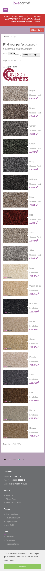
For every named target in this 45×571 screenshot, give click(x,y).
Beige (32, 90)
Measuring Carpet (12, 544)
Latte (31, 392)
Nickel (32, 410)
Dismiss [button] (22, 566)
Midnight (33, 179)
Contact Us (10, 537)
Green (32, 144)
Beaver (32, 428)
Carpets (14, 37)
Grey (31, 161)
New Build (10, 525)
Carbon (32, 126)
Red (31, 215)
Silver (32, 250)
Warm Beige (35, 286)
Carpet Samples (12, 521)
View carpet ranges (13, 514)
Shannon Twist (35, 95)
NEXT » (18, 61)
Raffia (32, 321)
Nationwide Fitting (13, 518)
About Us (9, 495)
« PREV (12, 61)
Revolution (33, 273)
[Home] (22, 3)
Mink (31, 197)
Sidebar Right (36, 30)
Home (6, 37)
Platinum (33, 303)
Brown (32, 108)
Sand (31, 232)
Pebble (32, 357)
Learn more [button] (9, 560)
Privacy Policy (11, 499)
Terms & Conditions (13, 503)
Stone (32, 339)
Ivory (31, 268)
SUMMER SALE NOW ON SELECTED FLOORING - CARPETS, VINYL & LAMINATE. (22, 19)
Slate (31, 375)
